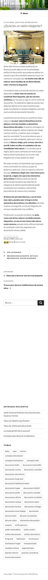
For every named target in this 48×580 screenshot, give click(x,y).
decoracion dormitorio (14, 474)
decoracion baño (12, 465)
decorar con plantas (28, 516)
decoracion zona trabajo (15, 511)
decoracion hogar (12, 488)
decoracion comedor (33, 470)
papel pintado (28, 548)
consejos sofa (33, 460)
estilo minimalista (13, 530)
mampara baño (30, 543)
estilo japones (21, 525)
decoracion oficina (13, 497)
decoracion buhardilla (32, 465)
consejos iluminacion (14, 460)
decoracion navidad (31, 493)
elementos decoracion (30, 520)
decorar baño (10, 516)
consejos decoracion (14, 456)
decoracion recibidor (33, 497)
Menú (25, 13)
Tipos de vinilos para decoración (18, 426)
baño (7, 451)
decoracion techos (13, 507)
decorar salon (11, 520)
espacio (8, 525)
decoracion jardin (12, 493)
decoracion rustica (13, 502)
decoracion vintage (32, 507)
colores (23, 451)
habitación (20, 539)
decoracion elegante (18, 256)
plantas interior (11, 553)
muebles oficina (12, 548)
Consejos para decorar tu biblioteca (19, 436)
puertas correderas (30, 553)
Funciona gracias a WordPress (26, 574)
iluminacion (34, 539)
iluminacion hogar (13, 543)
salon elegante (28, 258)
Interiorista (16, 3)
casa (14, 451)
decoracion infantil (31, 488)
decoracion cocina (13, 470)
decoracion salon (31, 502)
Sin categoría (14, 252)
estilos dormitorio (32, 534)
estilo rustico (29, 530)
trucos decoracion (13, 557)
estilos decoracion (13, 534)
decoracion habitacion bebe (17, 483)
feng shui (9, 539)
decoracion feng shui (14, 479)
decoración (34, 511)
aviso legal (8, 574)
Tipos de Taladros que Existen (17, 421)
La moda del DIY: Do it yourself (17, 431)
